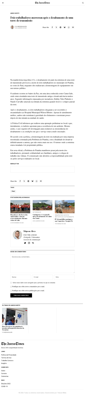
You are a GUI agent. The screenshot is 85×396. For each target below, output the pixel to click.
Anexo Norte (14, 13)
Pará (13, 191)
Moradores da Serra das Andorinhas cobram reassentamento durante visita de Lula (19, 217)
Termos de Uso (6, 358)
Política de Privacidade (8, 355)
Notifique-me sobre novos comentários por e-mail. (28, 286)
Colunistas (4, 376)
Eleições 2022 (5, 383)
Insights (4, 363)
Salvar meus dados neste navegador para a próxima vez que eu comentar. (34, 283)
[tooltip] (52, 27)
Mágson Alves (22, 26)
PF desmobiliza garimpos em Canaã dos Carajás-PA (64, 220)
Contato (4, 373)
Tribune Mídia (61, 393)
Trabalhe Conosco (7, 360)
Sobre (3, 371)
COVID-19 (4, 386)
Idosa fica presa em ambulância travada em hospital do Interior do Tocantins (13, 328)
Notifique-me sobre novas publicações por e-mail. (28, 290)
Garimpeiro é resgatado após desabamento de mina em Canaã (42, 216)
